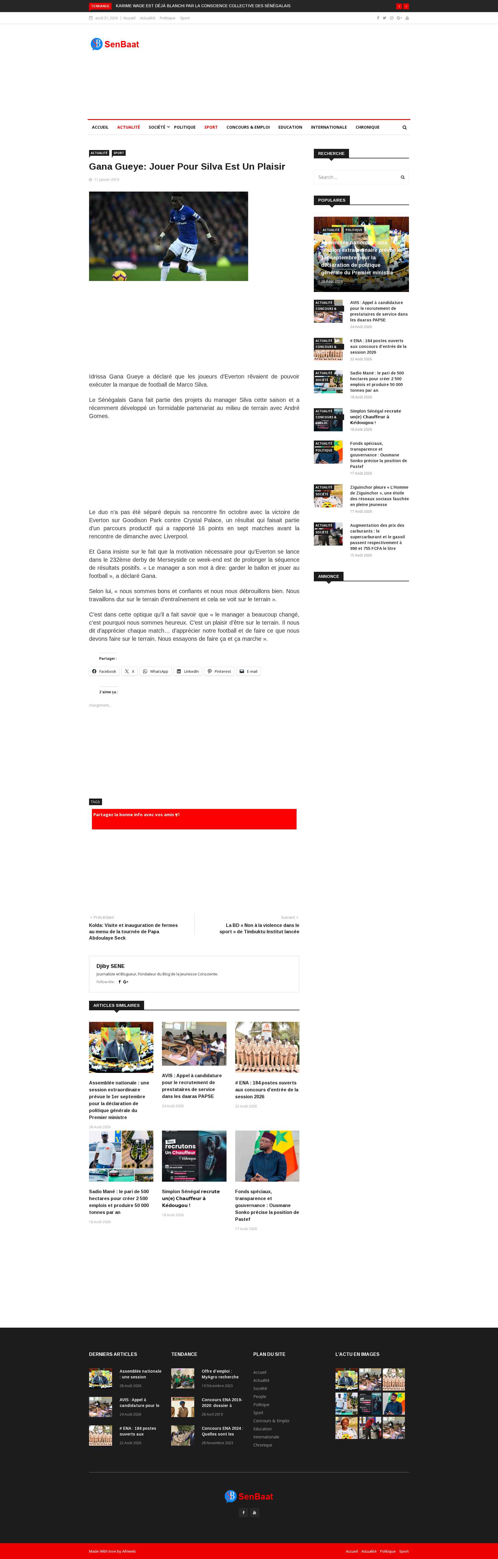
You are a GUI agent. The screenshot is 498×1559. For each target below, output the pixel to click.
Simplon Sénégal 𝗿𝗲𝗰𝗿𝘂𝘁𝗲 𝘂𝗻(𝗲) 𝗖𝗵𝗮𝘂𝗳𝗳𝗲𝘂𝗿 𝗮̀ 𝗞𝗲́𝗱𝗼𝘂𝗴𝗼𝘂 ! (191, 1198)
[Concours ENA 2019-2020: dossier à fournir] (184, 1408)
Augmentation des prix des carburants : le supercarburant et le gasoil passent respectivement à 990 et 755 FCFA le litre (377, 537)
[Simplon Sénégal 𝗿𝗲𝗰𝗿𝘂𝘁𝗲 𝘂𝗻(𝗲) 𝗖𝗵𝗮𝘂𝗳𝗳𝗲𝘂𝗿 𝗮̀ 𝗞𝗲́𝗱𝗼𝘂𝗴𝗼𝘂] (370, 1413)
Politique (168, 17)
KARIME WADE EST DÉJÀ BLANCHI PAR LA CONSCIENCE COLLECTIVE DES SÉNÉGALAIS (203, 5)
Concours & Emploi (248, 127)
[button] (399, 6)
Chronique (368, 127)
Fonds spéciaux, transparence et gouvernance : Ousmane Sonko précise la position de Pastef (267, 1205)
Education (290, 127)
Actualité (147, 17)
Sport (185, 17)
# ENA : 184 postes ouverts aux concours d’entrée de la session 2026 (266, 1089)
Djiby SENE (111, 966)
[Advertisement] (290, 71)
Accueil (129, 17)
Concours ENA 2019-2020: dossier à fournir (222, 1405)
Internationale (329, 127)
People (259, 1396)
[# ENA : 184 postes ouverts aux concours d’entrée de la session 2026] (102, 1436)
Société (157, 127)
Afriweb (129, 1551)
